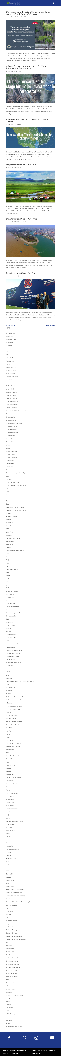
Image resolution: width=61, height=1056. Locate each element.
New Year (9, 731)
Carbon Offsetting (11, 398)
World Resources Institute (14, 1026)
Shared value (10, 880)
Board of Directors (12, 376)
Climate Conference (12, 426)
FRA (7, 579)
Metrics (8, 694)
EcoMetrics (9, 513)
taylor (9, 16)
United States (10, 989)
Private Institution (12, 809)
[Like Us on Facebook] (9, 1039)
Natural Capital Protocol (13, 725)
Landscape (9, 665)
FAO (7, 560)
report (8, 833)
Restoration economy (12, 849)
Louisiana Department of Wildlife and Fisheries (20, 681)
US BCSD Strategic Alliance (14, 995)
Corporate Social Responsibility (16, 485)
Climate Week (10, 442)
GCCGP (8, 582)
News (19, 16)
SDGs (8, 871)
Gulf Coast (9, 622)
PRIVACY (52, 1051)
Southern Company (12, 905)
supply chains (10, 924)
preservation (10, 802)
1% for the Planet (11, 339)
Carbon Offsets (11, 395)
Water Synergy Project (13, 1014)
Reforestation (10, 830)
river (7, 861)
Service (8, 877)
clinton (8, 445)
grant (7, 600)
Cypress (8, 495)
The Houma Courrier (12, 964)
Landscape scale (11, 669)
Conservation (10, 470)
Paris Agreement (11, 765)
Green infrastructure (12, 606)
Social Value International (14, 892)
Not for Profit (10, 749)
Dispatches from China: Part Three (21, 218)
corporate (9, 479)
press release (10, 805)
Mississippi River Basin (13, 709)
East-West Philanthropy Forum (15, 507)
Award (8, 364)
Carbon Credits (11, 386)
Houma (8, 631)
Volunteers (9, 1007)
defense (8, 498)
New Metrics (10, 728)
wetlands (9, 1020)
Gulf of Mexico (10, 625)
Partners (9, 771)
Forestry (8, 572)
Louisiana (9, 678)
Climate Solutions (11, 439)
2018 (7, 352)
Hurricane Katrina (11, 638)
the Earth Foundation (12, 958)
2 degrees (9, 345)
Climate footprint (11, 429)
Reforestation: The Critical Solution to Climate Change (27, 120)
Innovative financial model (14, 650)
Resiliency (9, 840)
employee (9, 535)
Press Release (24, 16)
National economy (11, 715)
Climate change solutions (14, 423)
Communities (10, 460)
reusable (8, 855)
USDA (8, 998)
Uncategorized (26, 221)
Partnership (10, 774)
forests (8, 575)
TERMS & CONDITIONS (39, 1051)
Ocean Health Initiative (13, 756)
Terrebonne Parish (11, 955)
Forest (8, 566)
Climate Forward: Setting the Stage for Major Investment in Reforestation (26, 67)
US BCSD (9, 992)
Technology (9, 945)
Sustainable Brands (12, 933)
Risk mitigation (11, 858)
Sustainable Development (14, 936)
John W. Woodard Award (14, 662)
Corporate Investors (12, 482)
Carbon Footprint (11, 392)
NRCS (8, 753)
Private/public (10, 812)
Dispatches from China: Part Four (21, 164)
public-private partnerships (14, 821)
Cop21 (8, 476)
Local (7, 675)
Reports (8, 836)
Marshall (9, 690)
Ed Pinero (9, 529)
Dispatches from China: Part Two (20, 273)
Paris (7, 762)
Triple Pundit (10, 983)
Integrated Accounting (13, 653)
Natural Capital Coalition (14, 721)
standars (9, 914)
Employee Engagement (13, 538)
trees (7, 979)
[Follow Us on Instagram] (36, 1039)
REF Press (9, 827)
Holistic (8, 628)
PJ (6, 787)
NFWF (8, 737)
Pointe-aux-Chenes (12, 793)
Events (8, 557)
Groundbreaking (11, 616)
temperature (10, 948)
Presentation (10, 799)
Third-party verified (12, 976)
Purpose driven (10, 824)
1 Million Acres (10, 333)
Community (10, 463)
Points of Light (10, 796)
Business (9, 380)
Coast (8, 448)
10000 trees (10, 342)
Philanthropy (10, 781)
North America (10, 740)
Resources (9, 843)
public (8, 818)
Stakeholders (10, 911)
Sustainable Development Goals (16, 939)
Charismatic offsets (12, 404)
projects (8, 815)
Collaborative (10, 454)
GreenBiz (9, 610)
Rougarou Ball (10, 868)
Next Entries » (50, 325)
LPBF (7, 684)
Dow (7, 501)
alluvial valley (10, 358)
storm (8, 917)
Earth (8, 504)
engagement (10, 541)
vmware (8, 1004)
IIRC (7, 641)
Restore (8, 852)
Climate (8, 414)
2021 (7, 355)
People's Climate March (13, 777)
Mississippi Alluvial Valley (14, 706)
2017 (7, 348)
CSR (7, 491)
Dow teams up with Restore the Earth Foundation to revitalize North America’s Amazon (29, 13)
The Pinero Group (11, 970)
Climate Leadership (12, 432)
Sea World (9, 874)
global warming (11, 594)
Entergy (8, 547)
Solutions (9, 899)
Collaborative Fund (12, 457)
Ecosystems (9, 526)
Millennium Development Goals (16, 697)
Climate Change (11, 420)
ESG (7, 554)
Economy (9, 519)
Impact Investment (12, 644)
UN (7, 986)
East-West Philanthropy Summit (16, 510)
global (8, 585)
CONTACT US (36, 1053)
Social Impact (10, 886)
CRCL (8, 488)
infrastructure (10, 647)
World (8, 1023)
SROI (7, 908)
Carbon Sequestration (13, 401)
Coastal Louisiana (11, 451)
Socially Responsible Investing (15, 896)
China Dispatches (11, 408)
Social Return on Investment (15, 889)
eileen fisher (10, 532)
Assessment (10, 361)
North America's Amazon (14, 743)
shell (7, 883)
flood (7, 563)
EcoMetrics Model (11, 516)
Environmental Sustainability (15, 550)
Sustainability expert (12, 930)
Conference (9, 467)
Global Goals (10, 588)
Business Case (10, 383)
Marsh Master (10, 687)
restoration (9, 846)
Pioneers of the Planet (13, 784)
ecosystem (9, 523)
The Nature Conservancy (13, 967)
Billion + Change (11, 370)
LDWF (8, 672)
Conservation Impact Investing (15, 473)
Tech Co (8, 942)
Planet (8, 790)
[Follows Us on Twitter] (24, 1039)
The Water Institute (12, 973)
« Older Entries (10, 325)
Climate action (10, 417)
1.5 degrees (9, 336)
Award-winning (11, 367)
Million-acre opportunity (14, 700)
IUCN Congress (11, 659)
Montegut (9, 712)
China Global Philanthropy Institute (17, 411)
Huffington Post (11, 634)
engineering (9, 544)
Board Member (10, 373)
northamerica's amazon (13, 746)
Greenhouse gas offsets (13, 613)
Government (10, 597)
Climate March (10, 435)
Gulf (7, 619)
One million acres (11, 759)
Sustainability (10, 927)
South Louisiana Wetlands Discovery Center (19, 902)
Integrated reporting (12, 656)
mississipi (9, 703)
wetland (8, 1017)
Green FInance (10, 603)
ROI (7, 864)
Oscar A (10, 167)
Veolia (8, 1001)
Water (8, 1011)
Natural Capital (11, 718)
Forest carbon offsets (12, 569)
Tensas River (10, 952)
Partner (8, 768)
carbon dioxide (10, 389)
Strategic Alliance (11, 920)
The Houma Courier (12, 961)
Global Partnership (12, 591)
